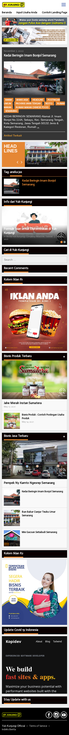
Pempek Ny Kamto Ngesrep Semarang (29, 483)
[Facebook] (48, 715)
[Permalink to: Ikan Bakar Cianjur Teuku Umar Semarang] (46, 154)
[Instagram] (56, 715)
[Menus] (63, 4)
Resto (49, 103)
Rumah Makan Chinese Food (32, 107)
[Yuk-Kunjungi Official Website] (13, 4)
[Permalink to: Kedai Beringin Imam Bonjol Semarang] (34, 78)
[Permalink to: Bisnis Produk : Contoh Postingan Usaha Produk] (12, 420)
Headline (38, 99)
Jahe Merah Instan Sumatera (23, 403)
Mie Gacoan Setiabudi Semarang (39, 532)
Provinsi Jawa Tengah (28, 103)
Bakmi (8, 99)
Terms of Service (38, 725)
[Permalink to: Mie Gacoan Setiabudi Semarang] (12, 538)
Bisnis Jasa (22, 99)
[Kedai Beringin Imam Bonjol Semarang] (38, 127)
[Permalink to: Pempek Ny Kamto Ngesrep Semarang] (34, 459)
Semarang (11, 111)
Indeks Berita (9, 729)
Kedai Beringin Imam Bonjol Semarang (30, 55)
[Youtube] (63, 715)
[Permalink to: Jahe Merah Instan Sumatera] (34, 379)
